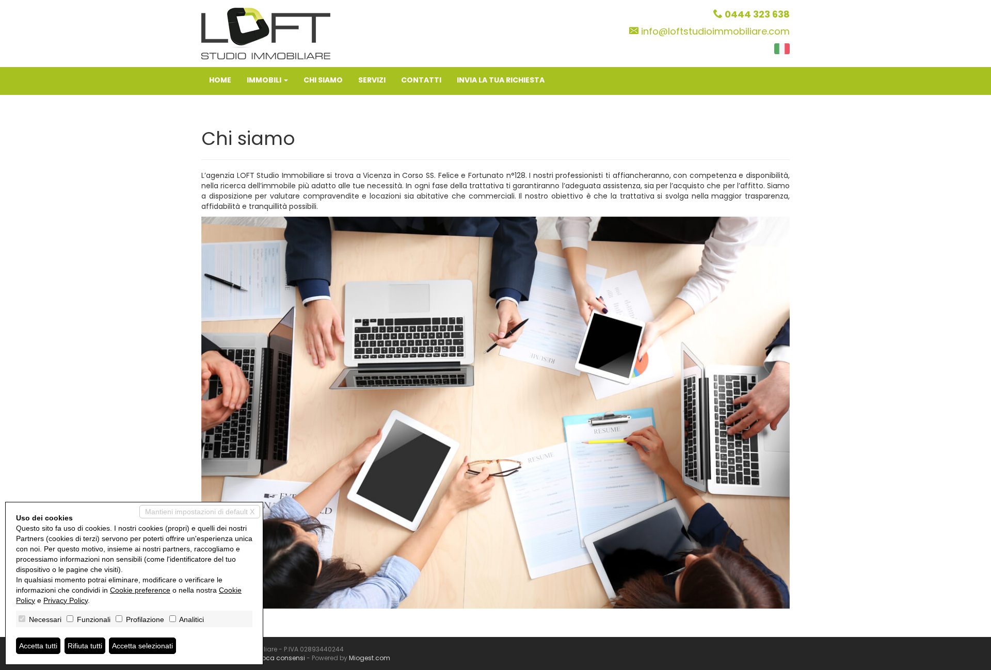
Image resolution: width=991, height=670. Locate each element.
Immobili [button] (265, 80)
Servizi (372, 80)
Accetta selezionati (142, 646)
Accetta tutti (38, 646)
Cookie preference (140, 590)
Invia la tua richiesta (501, 80)
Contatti (421, 80)
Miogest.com (369, 657)
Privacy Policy (65, 600)
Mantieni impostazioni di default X (199, 512)
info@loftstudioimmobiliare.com (715, 31)
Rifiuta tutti (85, 646)
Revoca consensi (277, 657)
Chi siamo (323, 80)
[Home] (265, 33)
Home (220, 80)
